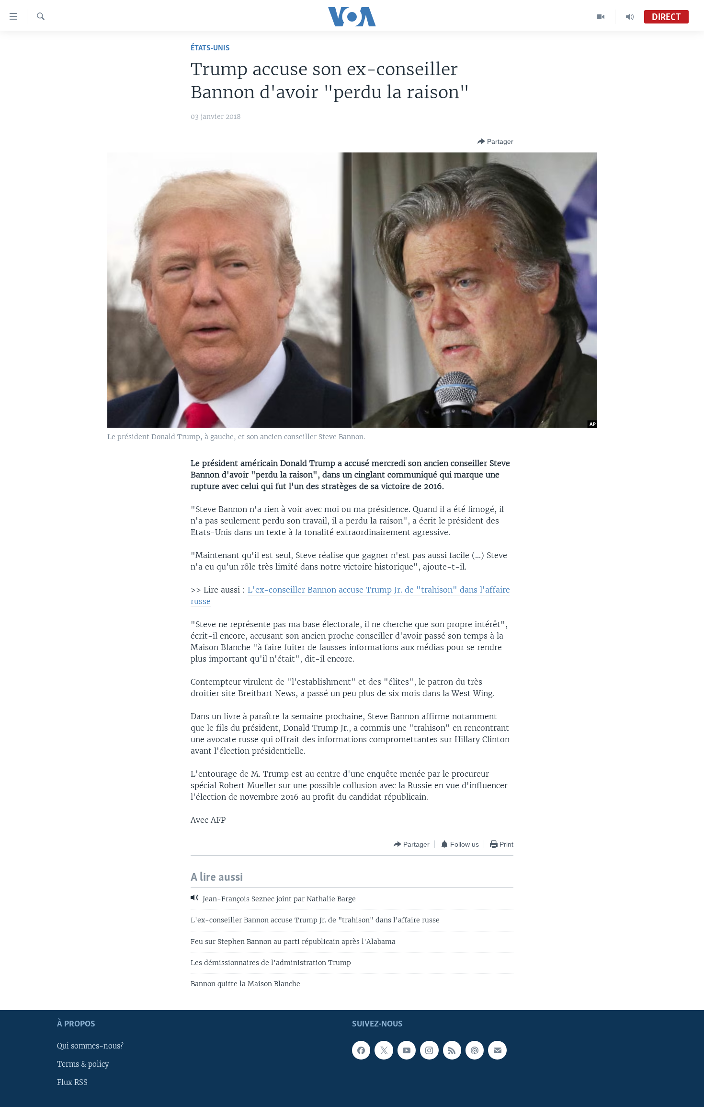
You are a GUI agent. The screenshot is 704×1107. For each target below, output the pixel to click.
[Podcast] (475, 1050)
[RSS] (452, 1050)
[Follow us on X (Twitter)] (384, 1050)
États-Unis (210, 48)
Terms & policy (83, 1064)
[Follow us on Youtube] (406, 1050)
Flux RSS (72, 1082)
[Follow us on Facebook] (361, 1050)
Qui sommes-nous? (90, 1046)
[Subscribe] (497, 1050)
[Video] (600, 17)
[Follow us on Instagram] (429, 1050)
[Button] (495, 141)
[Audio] (629, 17)
